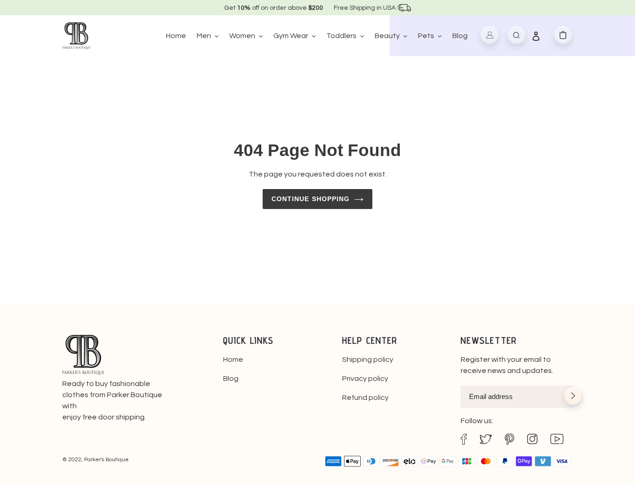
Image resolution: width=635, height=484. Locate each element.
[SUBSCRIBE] (573, 397)
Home (233, 359)
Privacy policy (365, 378)
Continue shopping (310, 199)
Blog (230, 378)
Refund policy (365, 397)
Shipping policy (367, 359)
